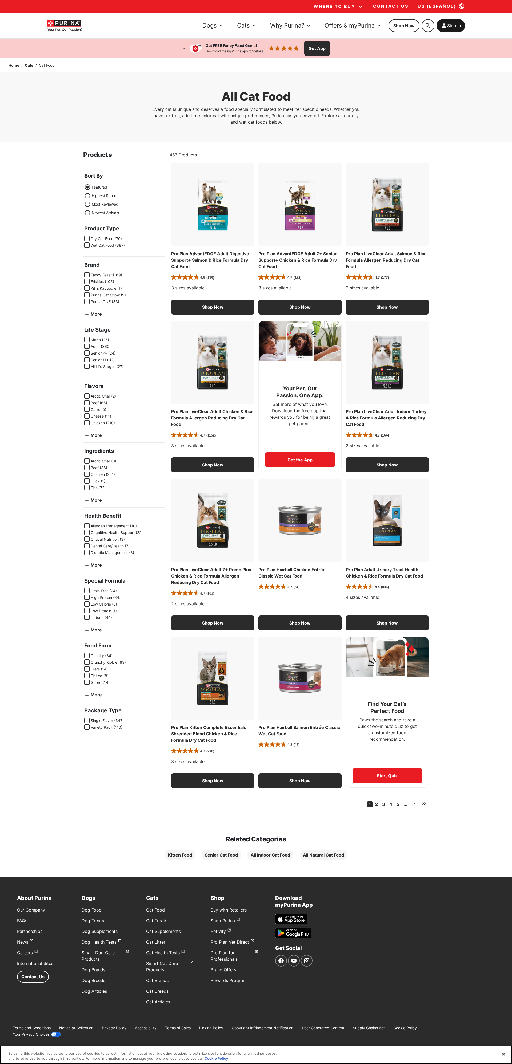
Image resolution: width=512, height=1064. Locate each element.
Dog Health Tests (99, 942)
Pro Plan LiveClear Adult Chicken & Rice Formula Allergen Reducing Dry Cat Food (212, 418)
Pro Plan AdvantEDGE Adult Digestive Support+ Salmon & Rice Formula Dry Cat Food (210, 260)
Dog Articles (94, 991)
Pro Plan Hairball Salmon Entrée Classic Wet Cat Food (299, 730)
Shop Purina (223, 920)
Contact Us (33, 976)
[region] (256, 1055)
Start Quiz (387, 775)
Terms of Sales (178, 1028)
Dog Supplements (100, 931)
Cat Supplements (163, 931)
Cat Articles (158, 1001)
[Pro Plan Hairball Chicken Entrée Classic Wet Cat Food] (299, 520)
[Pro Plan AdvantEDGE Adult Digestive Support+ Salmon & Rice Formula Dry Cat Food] (212, 204)
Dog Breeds (93, 980)
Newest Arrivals (105, 212)
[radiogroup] (101, 200)
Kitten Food (180, 855)
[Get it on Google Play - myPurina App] (293, 933)
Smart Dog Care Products (98, 956)
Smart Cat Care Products (162, 966)
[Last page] (424, 803)
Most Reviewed (105, 204)
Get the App (300, 459)
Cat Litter (155, 942)
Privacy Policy (114, 1028)
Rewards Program (229, 980)
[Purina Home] (64, 25)
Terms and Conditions (32, 1028)
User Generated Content (323, 1028)
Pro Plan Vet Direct (230, 942)
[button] (212, 307)
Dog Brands (93, 969)
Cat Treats (156, 920)
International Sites (35, 963)
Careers (25, 952)
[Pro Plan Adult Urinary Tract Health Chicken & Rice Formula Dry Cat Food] (387, 520)
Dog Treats (93, 920)
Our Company (31, 910)
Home (14, 65)
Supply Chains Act (369, 1028)
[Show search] (428, 25)
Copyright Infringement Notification (262, 1028)
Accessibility (146, 1028)
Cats (29, 65)
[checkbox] (87, 238)
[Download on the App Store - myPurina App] (291, 919)
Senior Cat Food (221, 855)
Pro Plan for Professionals (224, 956)
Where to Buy (334, 6)
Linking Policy (211, 1028)
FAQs (22, 920)
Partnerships (29, 931)
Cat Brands (157, 980)
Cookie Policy (405, 1028)
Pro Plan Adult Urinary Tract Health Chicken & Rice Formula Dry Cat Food (384, 573)
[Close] (184, 48)
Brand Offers (223, 969)
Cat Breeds (157, 991)
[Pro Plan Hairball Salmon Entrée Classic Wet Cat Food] (299, 678)
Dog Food (92, 910)
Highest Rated (104, 195)
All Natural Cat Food (323, 855)
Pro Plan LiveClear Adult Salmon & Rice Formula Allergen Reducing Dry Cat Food (386, 260)
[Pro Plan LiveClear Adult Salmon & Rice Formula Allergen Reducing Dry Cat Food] (387, 204)
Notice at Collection (76, 1028)
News (22, 942)
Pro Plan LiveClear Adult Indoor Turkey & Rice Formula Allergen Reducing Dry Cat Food (386, 418)
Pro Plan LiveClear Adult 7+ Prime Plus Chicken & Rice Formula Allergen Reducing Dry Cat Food (211, 576)
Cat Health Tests (163, 952)
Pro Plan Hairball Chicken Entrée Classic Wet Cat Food (292, 573)
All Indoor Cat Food (270, 855)
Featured (99, 187)
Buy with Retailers (229, 910)
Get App (317, 48)
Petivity (218, 931)
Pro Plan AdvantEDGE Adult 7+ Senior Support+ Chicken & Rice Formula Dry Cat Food (297, 260)
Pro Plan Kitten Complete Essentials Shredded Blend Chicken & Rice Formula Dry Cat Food (208, 734)
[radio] (87, 187)
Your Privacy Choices (31, 1034)
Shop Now (404, 25)
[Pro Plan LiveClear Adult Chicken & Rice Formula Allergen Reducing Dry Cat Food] (212, 362)
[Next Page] (414, 803)
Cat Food (155, 910)
